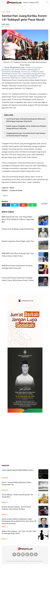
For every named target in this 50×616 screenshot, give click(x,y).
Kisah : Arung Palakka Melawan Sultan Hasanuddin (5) (16, 483)
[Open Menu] (3, 2)
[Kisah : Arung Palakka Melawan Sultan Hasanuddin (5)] (43, 486)
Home (4, 12)
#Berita (5, 195)
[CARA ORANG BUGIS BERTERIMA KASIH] (43, 474)
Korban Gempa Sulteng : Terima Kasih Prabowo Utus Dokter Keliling (16, 508)
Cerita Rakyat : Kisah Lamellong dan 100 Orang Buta (17, 496)
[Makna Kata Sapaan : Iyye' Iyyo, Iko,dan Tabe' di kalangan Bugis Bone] (43, 535)
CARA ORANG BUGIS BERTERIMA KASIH (17, 470)
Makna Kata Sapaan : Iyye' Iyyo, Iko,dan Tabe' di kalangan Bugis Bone (19, 532)
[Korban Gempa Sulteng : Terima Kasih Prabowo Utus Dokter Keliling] (43, 511)
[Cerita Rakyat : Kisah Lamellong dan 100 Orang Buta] (43, 499)
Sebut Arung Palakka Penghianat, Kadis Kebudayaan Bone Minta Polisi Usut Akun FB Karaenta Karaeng (19, 521)
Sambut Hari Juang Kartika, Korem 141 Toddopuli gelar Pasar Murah (24, 17)
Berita (8, 12)
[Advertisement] (25, 438)
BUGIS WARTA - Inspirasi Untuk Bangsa (30, 561)
